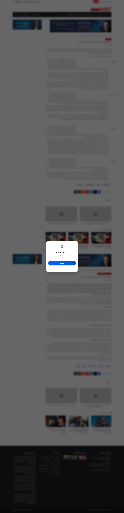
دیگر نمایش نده (62, 267)
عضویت (62, 263)
